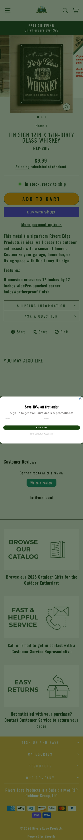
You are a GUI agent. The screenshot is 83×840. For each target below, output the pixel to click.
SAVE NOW (41, 427)
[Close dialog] (80, 399)
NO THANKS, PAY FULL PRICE (42, 434)
